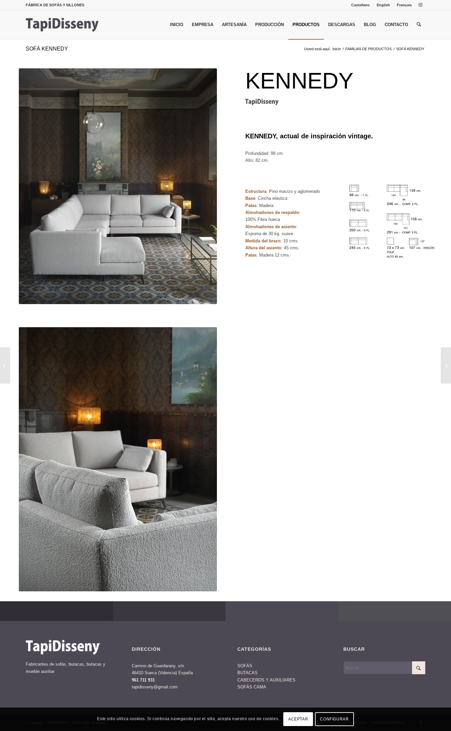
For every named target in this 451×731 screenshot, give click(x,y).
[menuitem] (360, 5)
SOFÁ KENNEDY (47, 49)
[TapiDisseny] (62, 24)
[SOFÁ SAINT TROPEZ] (5, 365)
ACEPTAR (298, 719)
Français (404, 5)
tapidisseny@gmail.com (155, 686)
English (383, 5)
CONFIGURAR (334, 719)
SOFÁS (244, 665)
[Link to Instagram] (420, 5)
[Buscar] (418, 24)
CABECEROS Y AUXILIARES (266, 680)
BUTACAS (247, 672)
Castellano (360, 5)
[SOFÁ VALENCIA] (446, 365)
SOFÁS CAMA (251, 686)
